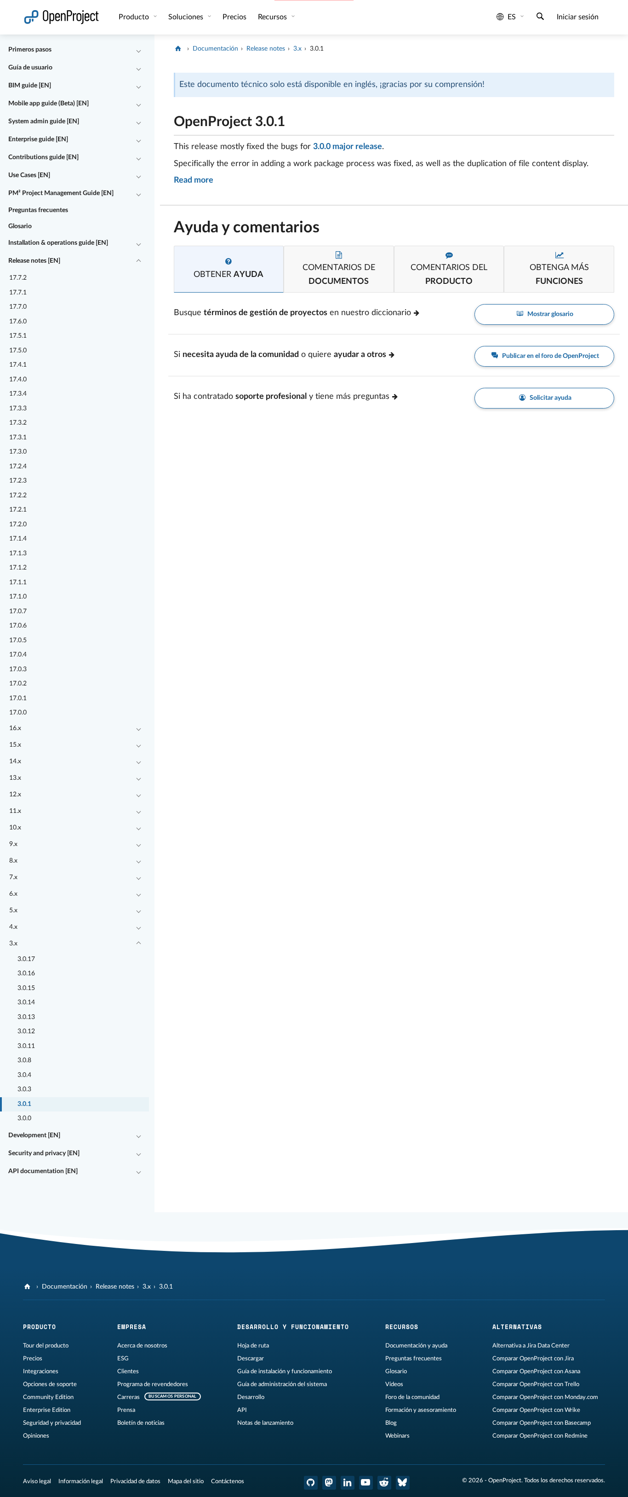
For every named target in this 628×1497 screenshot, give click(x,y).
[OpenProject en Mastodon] (329, 1483)
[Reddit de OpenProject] (384, 1483)
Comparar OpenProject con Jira (533, 1358)
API (242, 1410)
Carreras (128, 1397)
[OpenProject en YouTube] (366, 1483)
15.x (15, 745)
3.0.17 (26, 959)
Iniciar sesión (578, 17)
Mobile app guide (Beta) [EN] (48, 103)
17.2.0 (18, 524)
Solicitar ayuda (549, 398)
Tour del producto (46, 1345)
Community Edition (48, 1397)
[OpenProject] (179, 49)
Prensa (126, 1410)
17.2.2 (18, 495)
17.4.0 (18, 379)
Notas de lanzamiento (265, 1423)
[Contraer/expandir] (138, 50)
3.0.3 (24, 1089)
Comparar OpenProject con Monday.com (545, 1397)
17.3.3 (18, 408)
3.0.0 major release (347, 147)
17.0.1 (18, 698)
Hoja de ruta (253, 1345)
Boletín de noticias (141, 1423)
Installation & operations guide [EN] (58, 243)
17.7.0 (18, 307)
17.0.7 (18, 611)
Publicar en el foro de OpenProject (550, 356)
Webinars (397, 1436)
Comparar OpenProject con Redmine (540, 1436)
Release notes (265, 49)
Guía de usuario (30, 67)
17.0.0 (18, 712)
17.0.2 (18, 683)
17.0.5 (18, 640)
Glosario (20, 226)
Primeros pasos (29, 49)
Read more (193, 180)
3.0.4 (24, 1075)
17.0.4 (18, 654)
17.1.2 (18, 567)
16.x (15, 728)
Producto (135, 17)
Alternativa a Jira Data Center (531, 1345)
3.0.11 (26, 1046)
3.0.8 (24, 1060)
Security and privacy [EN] (44, 1153)
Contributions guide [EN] (43, 157)
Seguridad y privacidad (52, 1423)
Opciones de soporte (50, 1384)
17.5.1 (18, 336)
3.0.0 (24, 1118)
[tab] (229, 269)
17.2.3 (18, 481)
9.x (13, 844)
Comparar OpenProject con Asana (536, 1371)
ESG (123, 1358)
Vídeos (394, 1384)
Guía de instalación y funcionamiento (284, 1371)
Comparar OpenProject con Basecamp (541, 1423)
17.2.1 (18, 510)
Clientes (128, 1371)
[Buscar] (540, 17)
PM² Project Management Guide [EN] (61, 193)
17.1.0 (18, 596)
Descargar (250, 1358)
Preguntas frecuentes (38, 210)
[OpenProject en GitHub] (311, 1483)
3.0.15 (26, 988)
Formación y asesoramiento (420, 1410)
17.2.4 (18, 466)
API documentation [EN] (43, 1171)
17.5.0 (18, 350)
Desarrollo (250, 1397)
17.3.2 (18, 423)
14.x (15, 761)
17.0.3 (18, 669)
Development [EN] (34, 1135)
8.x (13, 861)
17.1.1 (18, 582)
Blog (391, 1423)
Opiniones (36, 1436)
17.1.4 (18, 538)
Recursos (273, 17)
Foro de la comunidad (412, 1397)
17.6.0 (18, 321)
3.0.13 (26, 1017)
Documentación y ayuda (416, 1345)
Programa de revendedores (152, 1384)
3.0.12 (26, 1031)
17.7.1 (18, 292)
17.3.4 (18, 394)
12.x (15, 794)
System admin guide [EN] (43, 121)
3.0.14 (26, 1002)
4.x (13, 927)
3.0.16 (26, 973)
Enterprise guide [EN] (38, 139)
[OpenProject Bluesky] (403, 1483)
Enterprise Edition (46, 1410)
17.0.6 (18, 625)
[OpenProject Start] (61, 17)
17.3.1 (18, 437)
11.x (15, 811)
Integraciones (40, 1371)
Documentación (215, 49)
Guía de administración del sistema (282, 1384)
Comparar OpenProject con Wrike (536, 1410)
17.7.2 (18, 278)
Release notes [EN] (34, 261)
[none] (167, 119)
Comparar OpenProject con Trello (535, 1384)
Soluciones (186, 17)
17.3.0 (18, 452)
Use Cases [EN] (29, 175)
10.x (15, 827)
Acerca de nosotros (142, 1345)
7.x (13, 877)
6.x (13, 894)
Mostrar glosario (549, 314)
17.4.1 (18, 365)
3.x (13, 943)
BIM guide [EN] (29, 85)
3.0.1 (24, 1104)
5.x (13, 910)
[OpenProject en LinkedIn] (347, 1483)
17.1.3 (18, 553)
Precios (32, 1358)
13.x (15, 778)
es (512, 17)
